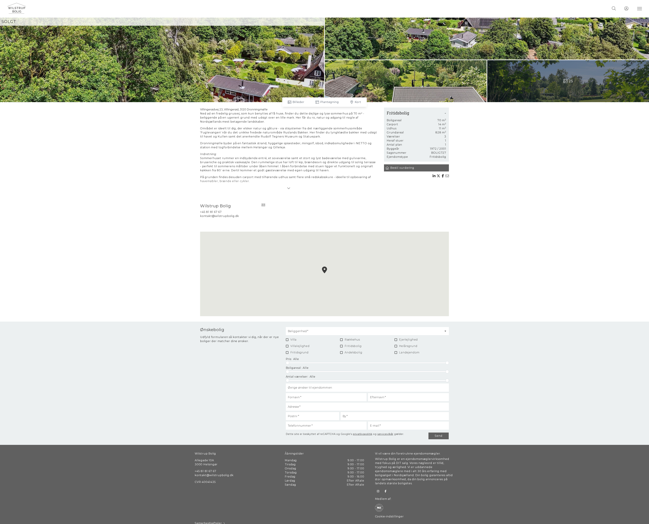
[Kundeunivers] (626, 8)
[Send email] (447, 176)
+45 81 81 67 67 (211, 212)
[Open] (445, 331)
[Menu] (638, 8)
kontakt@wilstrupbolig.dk (219, 216)
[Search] (613, 8)
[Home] (165, 8)
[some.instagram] (378, 491)
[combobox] (364, 332)
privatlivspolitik (362, 434)
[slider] (287, 363)
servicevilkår (385, 434)
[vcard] (263, 206)
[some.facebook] (385, 491)
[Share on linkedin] (434, 176)
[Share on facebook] (442, 176)
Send (438, 435)
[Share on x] (438, 176)
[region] (324, 274)
